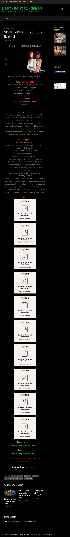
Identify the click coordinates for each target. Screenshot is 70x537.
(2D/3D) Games (9, 28)
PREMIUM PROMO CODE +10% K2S (17, 1)
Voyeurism (28, 478)
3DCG (13, 476)
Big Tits (20, 476)
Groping (35, 476)
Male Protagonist (11, 478)
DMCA (32, 1)
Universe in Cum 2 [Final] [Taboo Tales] (10, 501)
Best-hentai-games (22, 8)
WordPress (41, 534)
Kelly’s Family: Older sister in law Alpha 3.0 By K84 (24, 494)
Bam (50, 534)
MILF (21, 478)
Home (3, 1)
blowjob (27, 476)
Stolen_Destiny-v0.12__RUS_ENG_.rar (25, 445)
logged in (17, 522)
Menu (7, 18)
